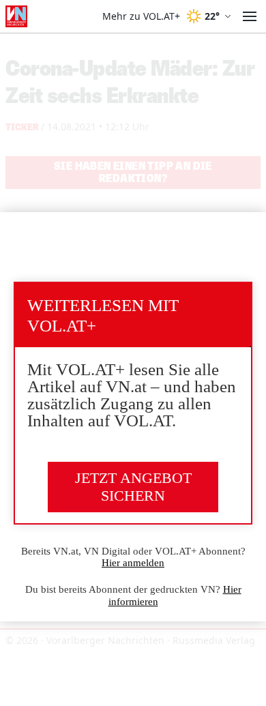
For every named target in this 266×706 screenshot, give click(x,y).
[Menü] (250, 16)
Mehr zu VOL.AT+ (141, 16)
